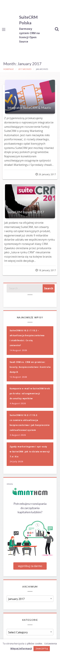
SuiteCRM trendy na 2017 (26, 212)
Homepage (8, 69)
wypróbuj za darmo (30, 566)
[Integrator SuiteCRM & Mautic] (30, 97)
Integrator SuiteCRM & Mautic (29, 108)
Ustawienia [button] (50, 643)
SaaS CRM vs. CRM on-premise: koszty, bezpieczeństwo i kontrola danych (30, 367)
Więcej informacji (21, 648)
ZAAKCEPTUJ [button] (42, 648)
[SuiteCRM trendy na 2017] (30, 201)
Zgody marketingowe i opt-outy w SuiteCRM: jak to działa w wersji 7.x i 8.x (30, 451)
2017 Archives (24, 69)
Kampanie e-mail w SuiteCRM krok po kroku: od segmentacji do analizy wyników (30, 393)
